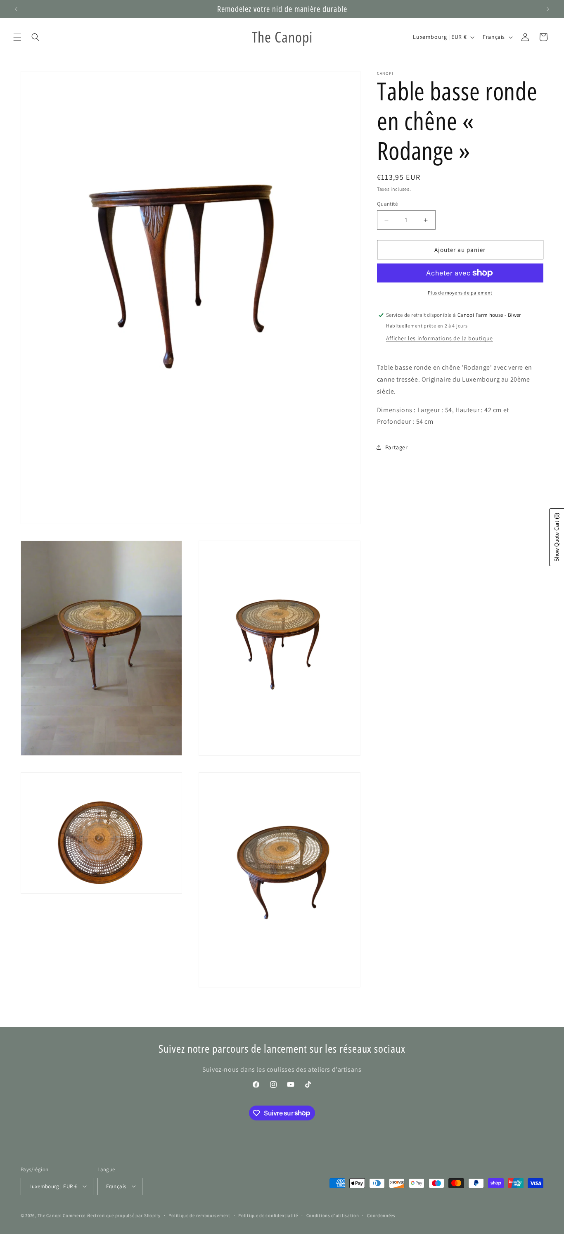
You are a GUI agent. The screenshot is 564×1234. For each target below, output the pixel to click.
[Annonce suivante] (548, 9)
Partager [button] (396, 447)
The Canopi (50, 1215)
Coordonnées (381, 1215)
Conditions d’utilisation (332, 1215)
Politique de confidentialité (268, 1215)
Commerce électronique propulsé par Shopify (111, 1215)
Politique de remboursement (199, 1215)
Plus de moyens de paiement (460, 293)
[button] (17, 37)
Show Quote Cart (557, 537)
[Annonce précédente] (16, 9)
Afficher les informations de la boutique (439, 338)
